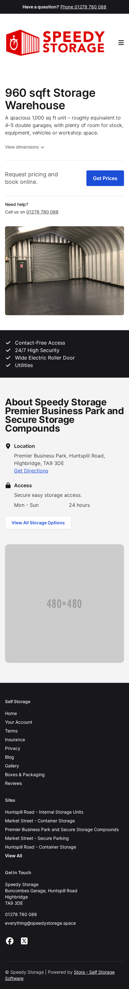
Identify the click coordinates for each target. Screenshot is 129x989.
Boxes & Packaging (25, 774)
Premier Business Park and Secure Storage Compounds (62, 829)
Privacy (12, 748)
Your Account (18, 722)
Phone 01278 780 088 (83, 6)
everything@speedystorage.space (40, 923)
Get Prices (105, 178)
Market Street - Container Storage (40, 820)
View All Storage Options (38, 522)
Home (11, 713)
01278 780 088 (21, 914)
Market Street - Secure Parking (37, 838)
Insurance (15, 739)
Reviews (13, 783)
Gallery (12, 765)
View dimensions (22, 146)
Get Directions (31, 471)
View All (13, 855)
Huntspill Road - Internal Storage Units (44, 812)
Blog (9, 757)
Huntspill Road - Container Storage (40, 846)
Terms (11, 730)
